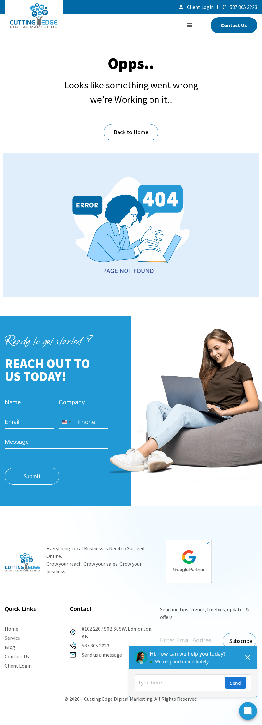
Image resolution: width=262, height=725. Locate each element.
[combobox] (66, 422)
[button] (189, 25)
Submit (32, 476)
